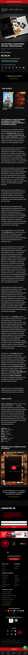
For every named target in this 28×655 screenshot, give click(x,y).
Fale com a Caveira (6, 605)
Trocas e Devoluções (6, 597)
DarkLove (4, 581)
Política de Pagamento (7, 591)
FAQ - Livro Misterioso (6, 603)
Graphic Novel (5, 577)
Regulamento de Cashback (7, 599)
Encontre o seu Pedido (7, 601)
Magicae (16, 577)
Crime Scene (4, 579)
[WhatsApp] (25, 648)
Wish (16, 582)
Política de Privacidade (7, 593)
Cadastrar (14, 526)
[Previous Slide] (2, 2)
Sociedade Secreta (6, 584)
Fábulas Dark (17, 581)
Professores (16, 566)
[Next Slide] (25, 2)
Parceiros (16, 568)
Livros (11, 8)
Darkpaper (17, 584)
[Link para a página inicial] (5, 8)
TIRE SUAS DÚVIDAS (14, 559)
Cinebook (16, 575)
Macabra (4, 582)
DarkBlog (4, 570)
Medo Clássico (5, 575)
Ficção (16, 8)
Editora (3, 566)
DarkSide (4, 586)
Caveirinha (17, 579)
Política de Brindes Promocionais (9, 595)
